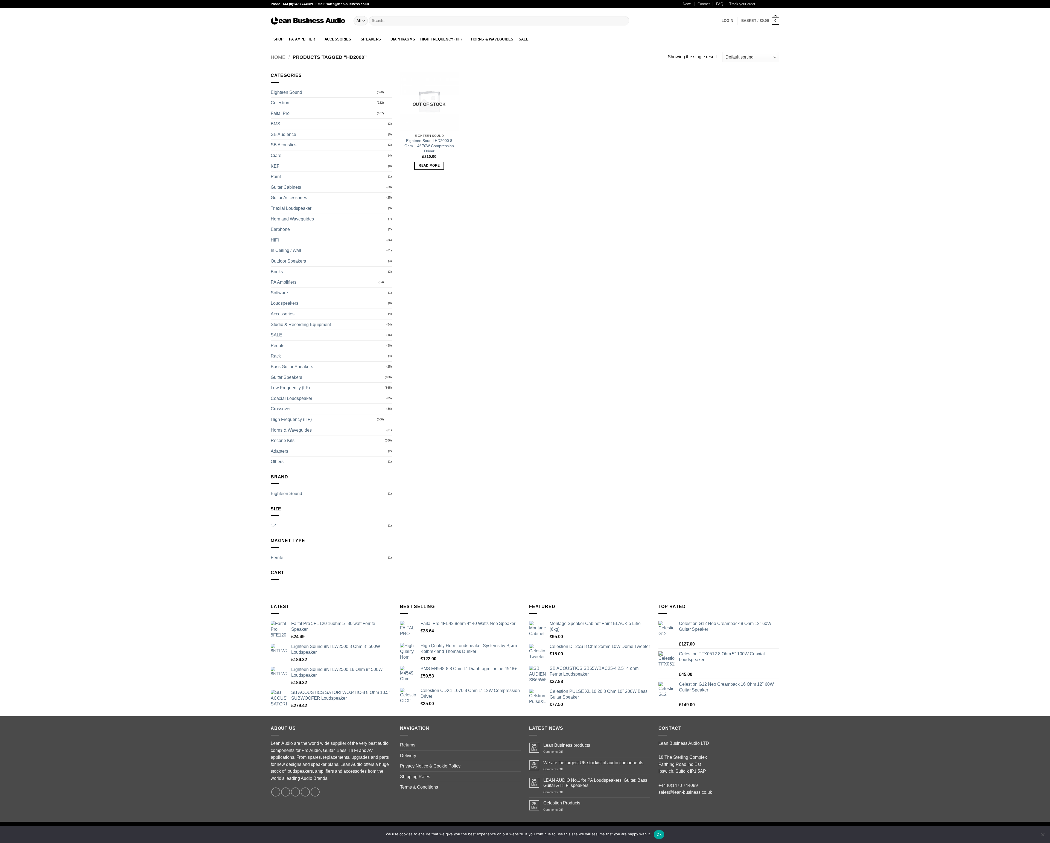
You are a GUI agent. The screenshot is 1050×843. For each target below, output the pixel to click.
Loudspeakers (284, 303)
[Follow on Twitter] (771, 4)
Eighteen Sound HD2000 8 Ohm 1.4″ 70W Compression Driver (429, 145)
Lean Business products (566, 745)
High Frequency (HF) (291, 419)
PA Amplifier (302, 39)
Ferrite (277, 557)
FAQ (719, 4)
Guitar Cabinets (286, 187)
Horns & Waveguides (291, 430)
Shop (278, 39)
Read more (429, 165)
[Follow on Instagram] (766, 4)
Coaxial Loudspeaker (291, 398)
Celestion (280, 102)
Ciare (276, 155)
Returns (407, 745)
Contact (704, 4)
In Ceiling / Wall (286, 250)
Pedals (277, 345)
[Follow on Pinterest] (315, 792)
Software (279, 292)
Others (277, 461)
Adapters (279, 451)
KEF (275, 166)
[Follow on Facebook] (761, 4)
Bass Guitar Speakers (292, 366)
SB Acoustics (283, 145)
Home (278, 57)
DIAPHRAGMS (402, 39)
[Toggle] (388, 92)
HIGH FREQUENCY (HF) (441, 39)
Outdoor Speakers (288, 261)
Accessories (338, 39)
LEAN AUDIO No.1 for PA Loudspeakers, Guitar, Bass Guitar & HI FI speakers (595, 783)
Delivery (408, 755)
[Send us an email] (776, 4)
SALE (524, 39)
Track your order (742, 4)
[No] (1042, 836)
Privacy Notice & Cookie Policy (430, 766)
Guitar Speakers (286, 377)
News (687, 4)
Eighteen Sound (286, 92)
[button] (727, 21)
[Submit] (623, 20)
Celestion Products (561, 803)
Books (277, 271)
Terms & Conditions (419, 787)
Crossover (281, 408)
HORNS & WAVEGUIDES (492, 39)
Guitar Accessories (289, 197)
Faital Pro (280, 113)
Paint (276, 176)
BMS (275, 123)
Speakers (371, 39)
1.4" (274, 525)
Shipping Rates (415, 776)
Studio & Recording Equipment (301, 324)
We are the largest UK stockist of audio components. (593, 762)
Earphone (280, 229)
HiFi (275, 240)
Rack (276, 356)
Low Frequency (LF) (290, 387)
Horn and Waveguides (292, 219)
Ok (659, 834)
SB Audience (283, 134)
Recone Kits (282, 440)
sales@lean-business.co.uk (685, 792)
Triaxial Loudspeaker (291, 208)
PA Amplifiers (283, 282)
